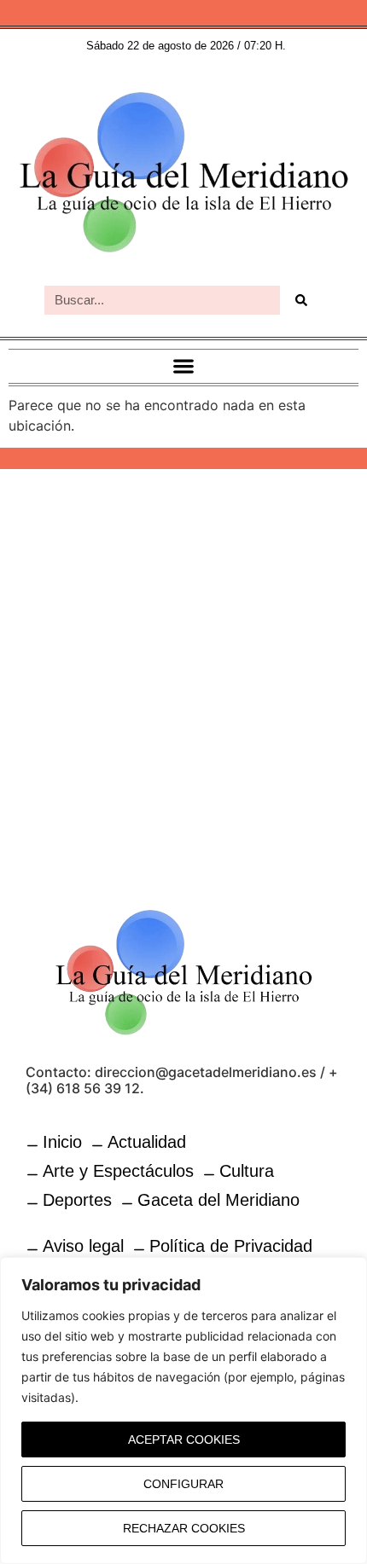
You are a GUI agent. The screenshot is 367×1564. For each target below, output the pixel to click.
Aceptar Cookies (184, 1439)
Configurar (183, 1484)
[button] (184, 366)
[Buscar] (301, 300)
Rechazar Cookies (184, 1528)
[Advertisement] (183, 678)
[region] (183, 1410)
